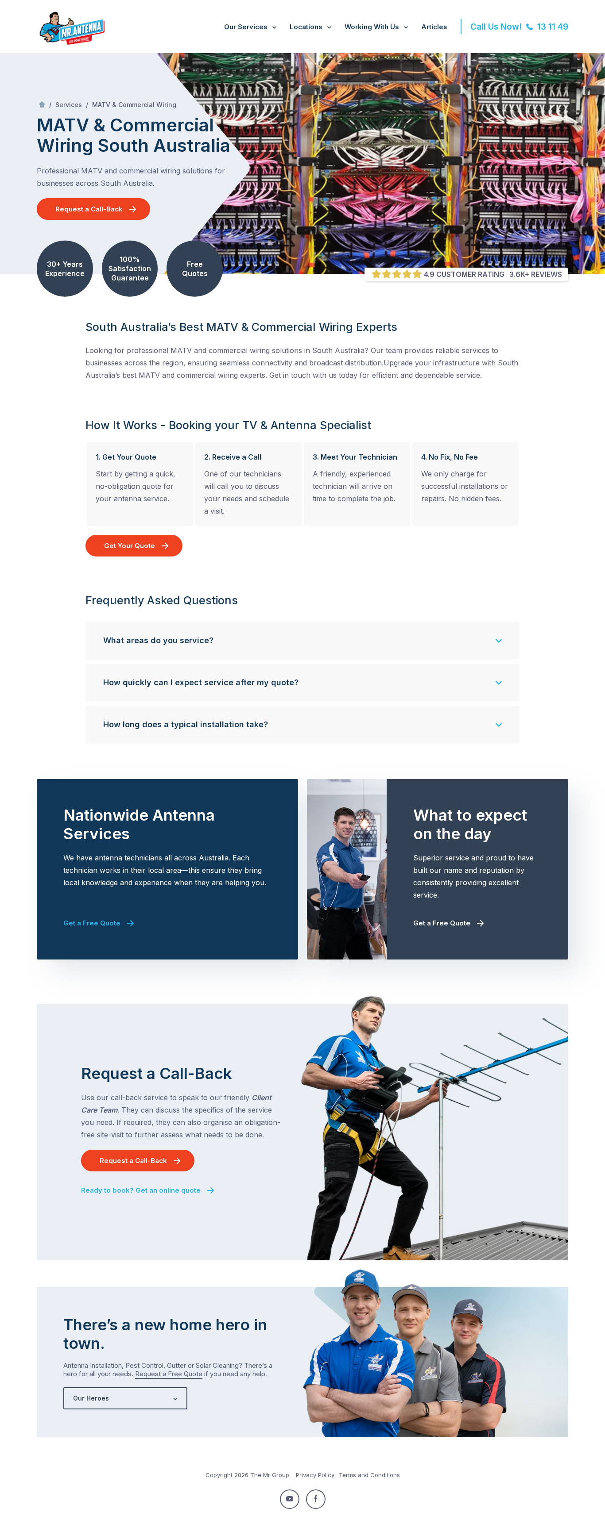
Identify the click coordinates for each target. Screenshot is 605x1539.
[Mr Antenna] (71, 42)
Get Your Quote (129, 545)
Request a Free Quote (168, 1374)
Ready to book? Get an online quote (141, 1190)
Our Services (246, 27)
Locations (306, 27)
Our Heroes (91, 1398)
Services (68, 104)
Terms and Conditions (369, 1474)
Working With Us (372, 27)
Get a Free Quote (91, 923)
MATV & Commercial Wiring (134, 104)
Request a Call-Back (89, 209)
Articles (434, 27)
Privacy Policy (315, 1474)
